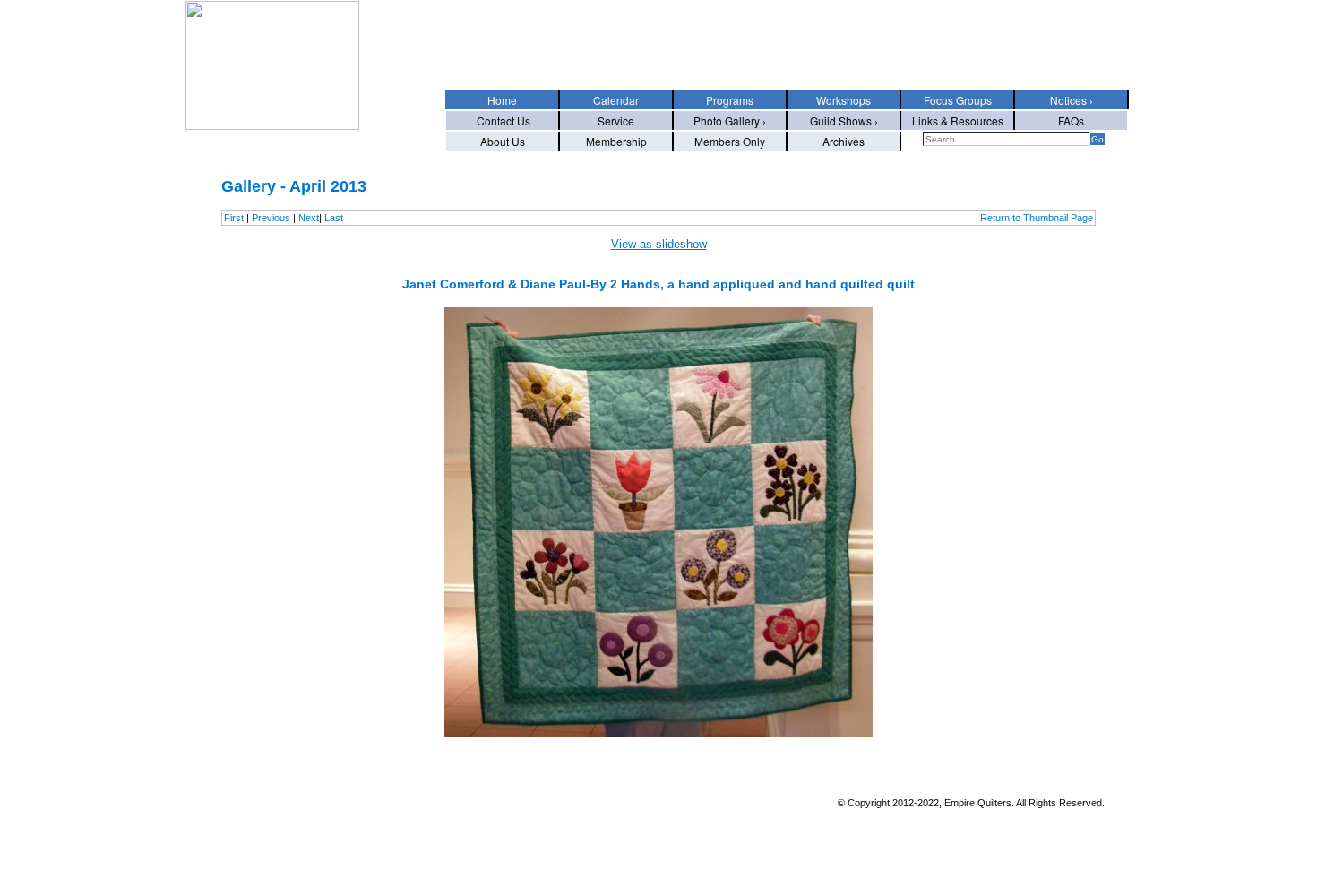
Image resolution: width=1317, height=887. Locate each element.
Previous (271, 217)
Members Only (729, 141)
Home (502, 100)
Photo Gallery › (729, 120)
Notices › (1071, 100)
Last (333, 217)
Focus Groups (958, 100)
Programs (729, 100)
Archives (843, 141)
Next (308, 217)
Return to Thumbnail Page (1036, 217)
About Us (502, 141)
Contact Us (502, 120)
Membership (616, 141)
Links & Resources (957, 120)
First (234, 217)
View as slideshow (659, 244)
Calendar (616, 100)
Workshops (843, 100)
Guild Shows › (844, 120)
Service (616, 120)
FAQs (1071, 120)
